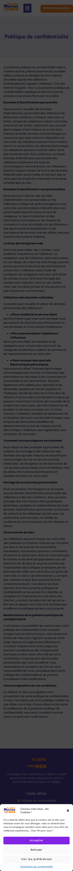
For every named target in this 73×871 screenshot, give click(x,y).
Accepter (36, 840)
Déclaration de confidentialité (36, 866)
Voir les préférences (36, 859)
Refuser (36, 850)
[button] (68, 810)
